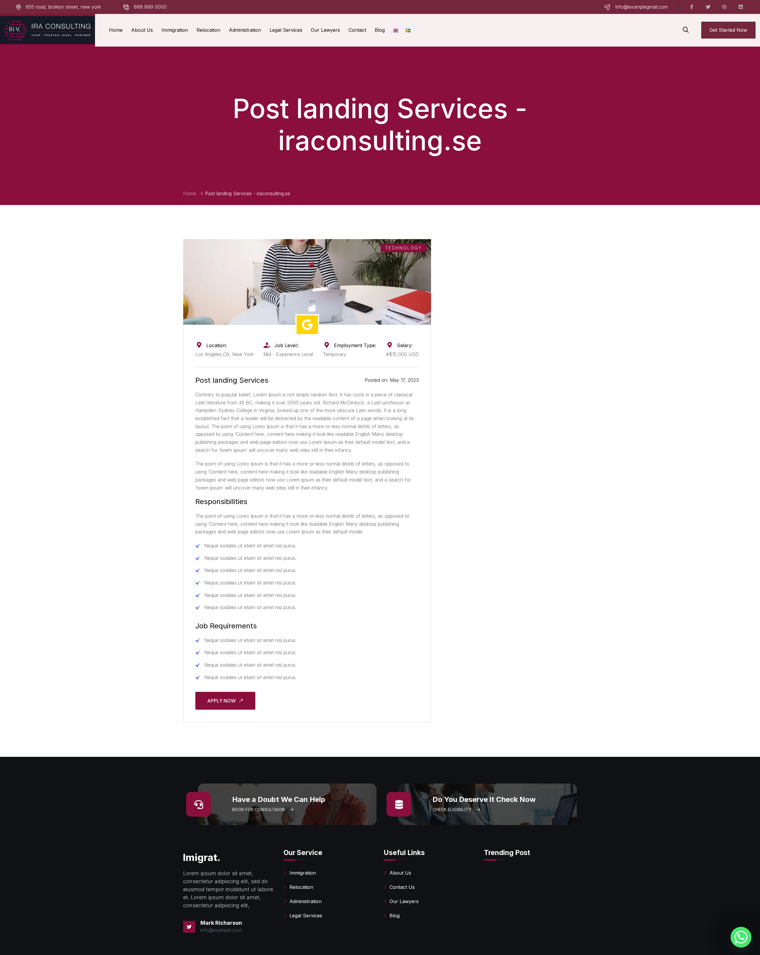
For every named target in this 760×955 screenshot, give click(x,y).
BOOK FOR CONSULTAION (259, 809)
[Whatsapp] (741, 937)
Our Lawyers (325, 30)
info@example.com (221, 930)
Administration (245, 30)
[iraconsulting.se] (47, 30)
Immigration (175, 30)
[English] (396, 30)
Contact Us (402, 887)
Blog (380, 30)
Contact (357, 30)
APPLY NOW (222, 701)
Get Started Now (728, 30)
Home (116, 30)
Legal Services (286, 30)
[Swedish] (408, 30)
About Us (142, 30)
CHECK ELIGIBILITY (453, 809)
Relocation (208, 30)
